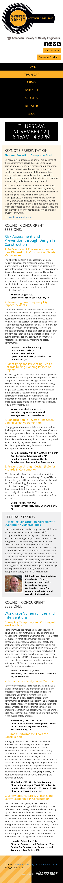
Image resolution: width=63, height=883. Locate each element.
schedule (32, 90)
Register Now (52, 50)
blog (31, 114)
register (31, 106)
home (32, 66)
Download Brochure (49, 57)
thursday (31, 74)
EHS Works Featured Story (18, 217)
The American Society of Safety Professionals (35, 864)
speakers (31, 98)
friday (31, 82)
